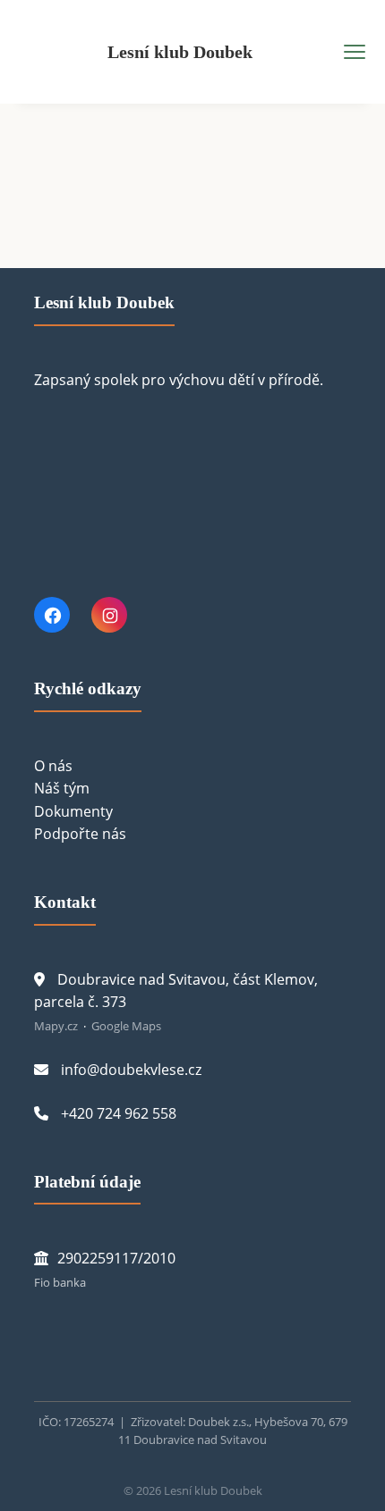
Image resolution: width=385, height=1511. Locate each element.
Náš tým (62, 788)
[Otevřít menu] (354, 51)
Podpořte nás (80, 834)
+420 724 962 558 (118, 1113)
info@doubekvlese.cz (131, 1069)
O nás (53, 766)
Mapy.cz (56, 1026)
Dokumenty (73, 811)
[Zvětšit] (82, 1338)
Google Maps (126, 1026)
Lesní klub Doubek (179, 52)
